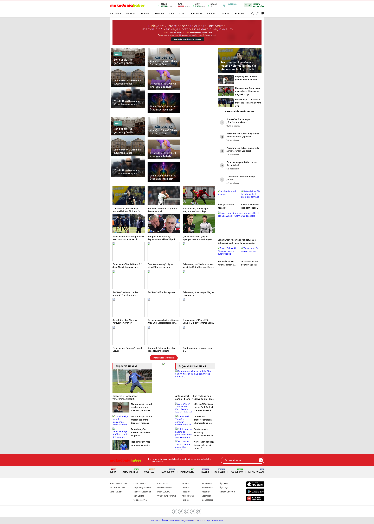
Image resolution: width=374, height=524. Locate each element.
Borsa (113, 471)
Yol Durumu (237, 471)
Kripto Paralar (256, 471)
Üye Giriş (223, 483)
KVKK (194, 520)
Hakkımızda (156, 520)
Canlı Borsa (162, 483)
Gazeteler (240, 13)
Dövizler (185, 487)
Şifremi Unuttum (227, 491)
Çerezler (187, 520)
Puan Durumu (187, 471)
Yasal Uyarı (218, 520)
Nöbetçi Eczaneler (142, 491)
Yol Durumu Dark (117, 487)
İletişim (165, 520)
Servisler (130, 13)
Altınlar (185, 483)
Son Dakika (115, 13)
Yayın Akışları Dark (142, 487)
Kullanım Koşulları (205, 520)
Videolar (211, 13)
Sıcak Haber (207, 499)
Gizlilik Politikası (176, 520)
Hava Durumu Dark (118, 483)
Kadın (182, 13)
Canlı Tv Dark (140, 483)
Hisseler (204, 471)
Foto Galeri (196, 13)
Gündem (145, 13)
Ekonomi (159, 13)
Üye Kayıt (223, 487)
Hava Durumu (168, 471)
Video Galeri (207, 487)
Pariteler (219, 471)
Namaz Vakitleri (130, 471)
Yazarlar (225, 13)
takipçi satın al (140, 499)
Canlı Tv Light (116, 491)
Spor (171, 13)
